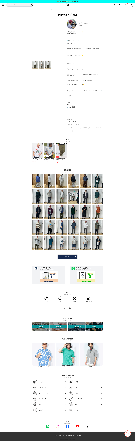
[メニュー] (3, 5)
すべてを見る (67, 308)
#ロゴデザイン (70, 127)
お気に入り (120, 6)
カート (126, 6)
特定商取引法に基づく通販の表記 (73, 435)
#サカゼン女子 (98, 127)
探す (132, 6)
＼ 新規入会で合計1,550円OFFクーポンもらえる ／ (67, 1)
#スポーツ (91, 127)
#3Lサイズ (84, 127)
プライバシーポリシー (59, 435)
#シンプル (78, 127)
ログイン (114, 6)
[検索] (32, 5)
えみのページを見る (67, 256)
